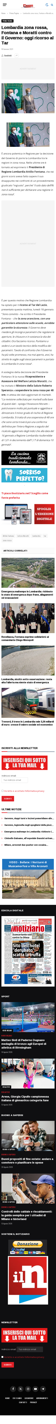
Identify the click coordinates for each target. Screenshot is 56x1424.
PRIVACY (33, 1402)
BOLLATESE (6, 1087)
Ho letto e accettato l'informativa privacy (24, 1357)
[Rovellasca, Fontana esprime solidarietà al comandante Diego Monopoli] (28, 618)
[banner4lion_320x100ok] (24, 458)
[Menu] (5, 4)
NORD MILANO (7, 1030)
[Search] (51, 4)
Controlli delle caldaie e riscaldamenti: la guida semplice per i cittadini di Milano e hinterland (26, 1215)
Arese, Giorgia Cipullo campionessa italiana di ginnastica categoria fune (25, 1098)
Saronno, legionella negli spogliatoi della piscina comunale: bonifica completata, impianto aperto (29, 826)
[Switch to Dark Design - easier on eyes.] (47, 4)
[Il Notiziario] (28, 4)
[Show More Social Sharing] (16, 55)
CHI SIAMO (17, 1398)
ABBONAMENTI (42, 1398)
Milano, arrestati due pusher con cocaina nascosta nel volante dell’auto (25, 846)
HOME (7, 1398)
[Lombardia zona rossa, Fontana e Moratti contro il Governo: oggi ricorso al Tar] (28, 98)
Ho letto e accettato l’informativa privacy (24, 790)
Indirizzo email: (9, 1349)
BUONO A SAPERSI (9, 1149)
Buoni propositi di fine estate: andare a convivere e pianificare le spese (27, 1160)
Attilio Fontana (8, 535)
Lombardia (36, 535)
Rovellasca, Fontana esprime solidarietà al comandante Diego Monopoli (25, 638)
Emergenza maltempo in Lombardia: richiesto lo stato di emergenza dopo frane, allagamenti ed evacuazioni (27, 594)
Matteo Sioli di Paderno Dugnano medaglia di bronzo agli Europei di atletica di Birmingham (23, 1043)
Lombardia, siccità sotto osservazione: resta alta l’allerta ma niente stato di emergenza (26, 681)
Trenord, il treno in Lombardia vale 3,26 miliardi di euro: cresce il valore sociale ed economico (27, 723)
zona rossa (7, 540)
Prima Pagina (7, 21)
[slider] (25, 896)
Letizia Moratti (23, 535)
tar (45, 535)
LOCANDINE (29, 1398)
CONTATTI (23, 1402)
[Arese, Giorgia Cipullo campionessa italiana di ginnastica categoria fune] (28, 1074)
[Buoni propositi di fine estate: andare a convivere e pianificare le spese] (28, 1136)
